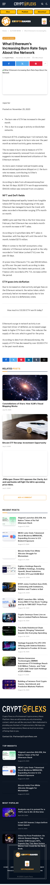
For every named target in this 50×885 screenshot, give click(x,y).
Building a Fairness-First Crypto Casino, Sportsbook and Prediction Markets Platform (32, 684)
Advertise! (42, 12)
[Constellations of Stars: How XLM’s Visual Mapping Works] (25, 387)
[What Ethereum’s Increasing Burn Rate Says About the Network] (25, 81)
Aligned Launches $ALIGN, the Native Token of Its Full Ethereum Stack (32, 520)
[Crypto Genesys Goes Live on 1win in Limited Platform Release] (9, 617)
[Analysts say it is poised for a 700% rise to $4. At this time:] (9, 812)
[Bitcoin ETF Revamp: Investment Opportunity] (25, 427)
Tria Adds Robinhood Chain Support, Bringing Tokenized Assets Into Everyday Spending (32, 630)
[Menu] (4, 4)
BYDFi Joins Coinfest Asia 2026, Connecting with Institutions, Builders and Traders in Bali (32, 586)
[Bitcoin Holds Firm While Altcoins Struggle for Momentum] (9, 554)
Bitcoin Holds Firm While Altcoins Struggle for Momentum (29, 553)
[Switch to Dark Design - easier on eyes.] (46, 4)
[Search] (42, 4)
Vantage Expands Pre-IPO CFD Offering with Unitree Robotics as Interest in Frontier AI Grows (32, 645)
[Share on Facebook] (8, 63)
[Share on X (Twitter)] (22, 63)
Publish (25, 12)
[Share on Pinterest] (35, 63)
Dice (8, 12)
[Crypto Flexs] (25, 4)
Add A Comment (25, 497)
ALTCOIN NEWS (8, 38)
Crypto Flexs (9, 58)
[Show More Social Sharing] (45, 63)
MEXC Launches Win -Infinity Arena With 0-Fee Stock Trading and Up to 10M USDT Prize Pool (32, 602)
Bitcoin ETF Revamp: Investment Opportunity (24, 443)
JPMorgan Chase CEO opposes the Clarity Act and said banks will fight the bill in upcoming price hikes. (24, 482)
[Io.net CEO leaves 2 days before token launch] (9, 825)
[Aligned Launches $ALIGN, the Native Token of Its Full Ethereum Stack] (9, 520)
